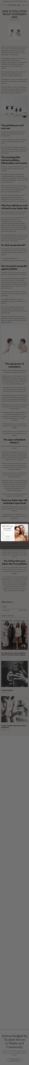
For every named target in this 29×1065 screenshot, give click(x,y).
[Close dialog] (27, 524)
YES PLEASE (7, 536)
